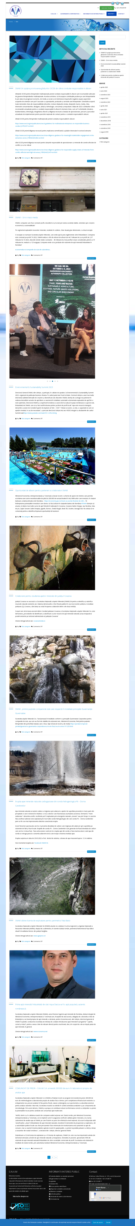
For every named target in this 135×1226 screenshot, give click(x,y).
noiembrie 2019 (105, 117)
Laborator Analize (106, 8)
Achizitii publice (56, 1194)
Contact (121, 14)
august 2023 (104, 98)
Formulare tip (54, 1199)
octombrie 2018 (105, 128)
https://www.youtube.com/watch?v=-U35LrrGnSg (40, 413)
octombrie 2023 (105, 95)
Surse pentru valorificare (58, 1186)
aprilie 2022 (104, 106)
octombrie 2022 (105, 102)
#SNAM (84, 503)
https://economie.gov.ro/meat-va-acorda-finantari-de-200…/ (64, 501)
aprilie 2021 (104, 113)
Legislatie (53, 1181)
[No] (132, 1222)
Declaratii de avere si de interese (61, 1196)
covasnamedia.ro (39, 621)
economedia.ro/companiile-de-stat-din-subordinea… (33, 250)
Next (56, 1157)
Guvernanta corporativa (69, 14)
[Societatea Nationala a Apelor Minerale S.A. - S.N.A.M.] (15, 11)
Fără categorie (26, 158)
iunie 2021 (104, 110)
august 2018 (104, 132)
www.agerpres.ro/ (40, 936)
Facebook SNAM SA (41, 843)
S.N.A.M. (53, 14)
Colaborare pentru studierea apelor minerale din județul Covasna (43, 596)
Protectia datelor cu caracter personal (62, 1176)
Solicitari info (54, 1184)
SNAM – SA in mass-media (26, 217)
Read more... (91, 161)
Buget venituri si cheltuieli (58, 1179)
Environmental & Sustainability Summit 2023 (34, 387)
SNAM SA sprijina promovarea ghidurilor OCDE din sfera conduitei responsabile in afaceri (53, 88)
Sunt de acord (98, 1222)
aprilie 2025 (104, 87)
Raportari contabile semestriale (61, 1189)
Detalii (108, 1222)
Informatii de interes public (93, 14)
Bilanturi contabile (56, 1191)
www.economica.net (40, 1031)
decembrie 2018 (106, 121)
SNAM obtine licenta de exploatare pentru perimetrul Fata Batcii (42, 920)
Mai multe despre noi (20, 1196)
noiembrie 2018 (105, 124)
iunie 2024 (104, 91)
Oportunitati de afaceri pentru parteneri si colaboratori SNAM (41, 490)
